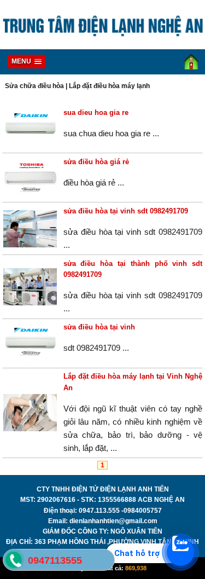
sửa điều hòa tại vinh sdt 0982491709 (125, 211)
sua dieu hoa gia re (95, 112)
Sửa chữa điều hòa (34, 86)
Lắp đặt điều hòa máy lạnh (109, 86)
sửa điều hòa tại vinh (99, 327)
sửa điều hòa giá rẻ (96, 162)
